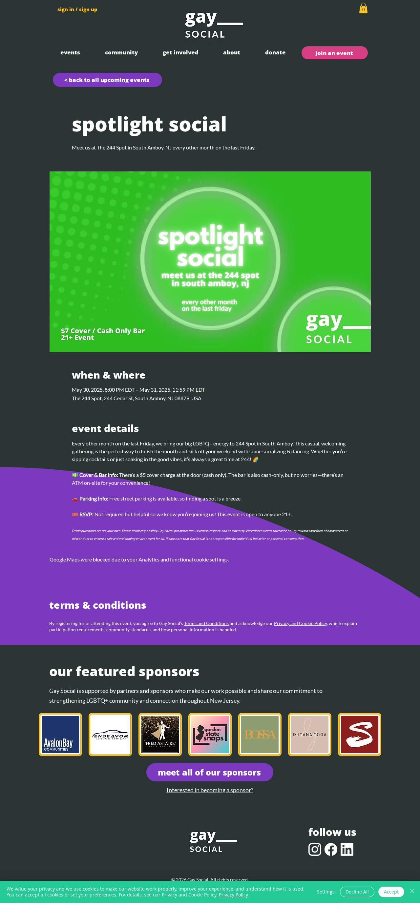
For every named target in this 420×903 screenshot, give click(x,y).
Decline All (357, 892)
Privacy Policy (233, 895)
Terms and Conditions (206, 623)
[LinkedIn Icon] (347, 849)
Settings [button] (326, 892)
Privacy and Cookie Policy (300, 623)
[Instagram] (314, 849)
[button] (70, 52)
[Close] (412, 892)
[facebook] (331, 849)
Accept (391, 892)
